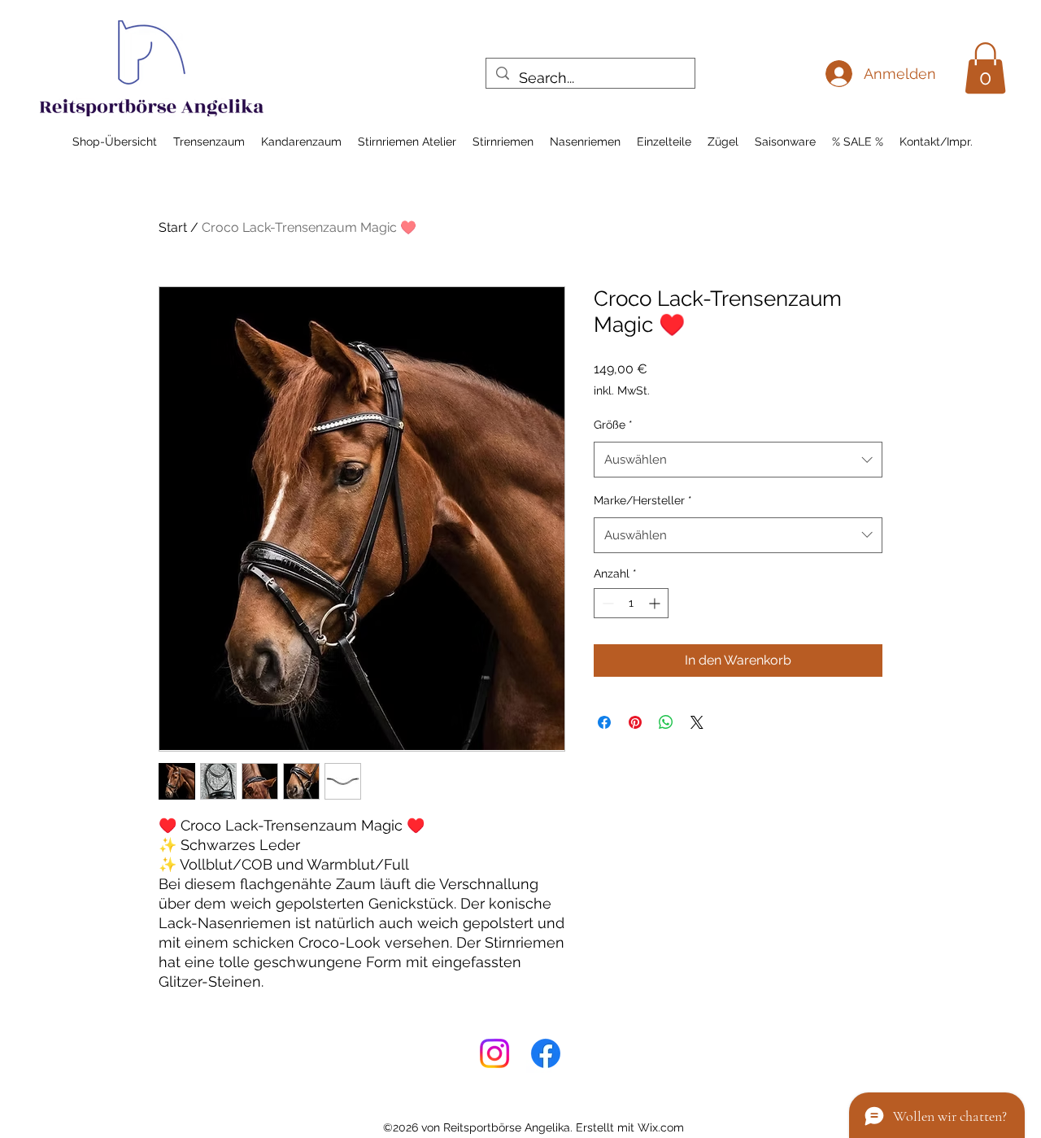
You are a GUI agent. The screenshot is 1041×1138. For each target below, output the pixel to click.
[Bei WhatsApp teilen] (666, 722)
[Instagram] (494, 1053)
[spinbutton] (631, 603)
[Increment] (656, 603)
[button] (985, 68)
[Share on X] (697, 722)
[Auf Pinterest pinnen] (635, 722)
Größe (613, 424)
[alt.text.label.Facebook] (545, 1053)
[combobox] (738, 459)
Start (173, 227)
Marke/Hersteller (643, 500)
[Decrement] (606, 603)
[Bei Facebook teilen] (604, 722)
